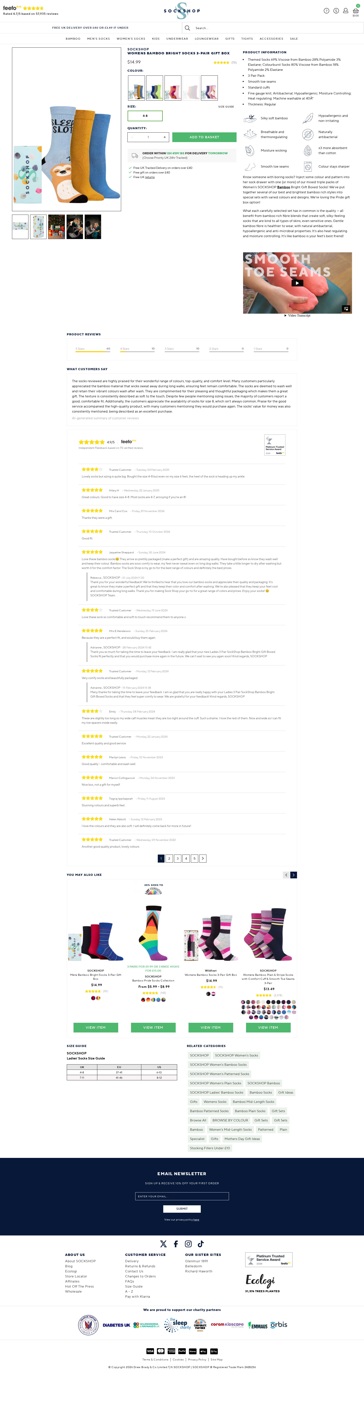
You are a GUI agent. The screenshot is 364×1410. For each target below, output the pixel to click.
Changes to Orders (140, 1276)
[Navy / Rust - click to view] (289, 1007)
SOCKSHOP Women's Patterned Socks (219, 1074)
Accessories (272, 38)
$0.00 (356, 15)
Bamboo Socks (261, 1092)
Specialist (197, 1139)
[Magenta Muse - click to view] (243, 1002)
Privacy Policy (197, 1359)
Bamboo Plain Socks (250, 1111)
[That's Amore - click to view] (98, 998)
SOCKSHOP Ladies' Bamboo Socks (216, 1092)
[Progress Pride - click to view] (143, 1000)
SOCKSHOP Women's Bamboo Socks (218, 1065)
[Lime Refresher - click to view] (269, 1007)
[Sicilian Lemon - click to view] (258, 1002)
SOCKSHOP (199, 1055)
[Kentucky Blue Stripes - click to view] (259, 1012)
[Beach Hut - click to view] (294, 1007)
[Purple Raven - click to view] (266, 1017)
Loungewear (207, 38)
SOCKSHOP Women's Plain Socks (215, 1083)
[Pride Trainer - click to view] (148, 1000)
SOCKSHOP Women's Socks (236, 1055)
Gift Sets (278, 1111)
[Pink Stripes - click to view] (248, 1012)
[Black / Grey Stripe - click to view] (243, 1012)
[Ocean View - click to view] (286, 1017)
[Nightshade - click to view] (261, 1017)
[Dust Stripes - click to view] (264, 1012)
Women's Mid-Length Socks (230, 1130)
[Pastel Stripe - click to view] (271, 1017)
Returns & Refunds (140, 1266)
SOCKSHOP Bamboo (264, 1083)
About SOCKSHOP (80, 1261)
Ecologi (71, 1271)
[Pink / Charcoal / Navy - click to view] (283, 1002)
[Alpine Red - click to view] (284, 1012)
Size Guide (226, 106)
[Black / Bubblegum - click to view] (279, 1012)
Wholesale (73, 1291)
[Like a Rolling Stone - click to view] (93, 998)
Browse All (198, 1120)
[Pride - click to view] (153, 1000)
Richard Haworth (199, 1271)
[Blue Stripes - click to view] (254, 1012)
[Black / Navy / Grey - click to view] (273, 1002)
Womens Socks (215, 1102)
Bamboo (73, 38)
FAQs (129, 1281)
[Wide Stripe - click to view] (213, 994)
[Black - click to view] (268, 1002)
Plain (283, 1130)
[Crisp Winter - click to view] (248, 1007)
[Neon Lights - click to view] (274, 1012)
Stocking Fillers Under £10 (210, 1148)
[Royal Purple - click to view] (284, 1007)
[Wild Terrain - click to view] (254, 1007)
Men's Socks (98, 38)
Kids (156, 38)
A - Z (129, 1291)
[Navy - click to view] (288, 1002)
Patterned (265, 1130)
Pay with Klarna (137, 1296)
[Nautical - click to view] (259, 1007)
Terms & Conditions (155, 1359)
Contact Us (134, 1271)
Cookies (178, 1359)
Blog (68, 1266)
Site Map (217, 1359)
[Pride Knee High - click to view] (158, 1000)
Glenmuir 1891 (196, 1261)
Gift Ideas (285, 1092)
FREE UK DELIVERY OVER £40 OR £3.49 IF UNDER (90, 28)
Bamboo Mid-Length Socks (253, 1102)
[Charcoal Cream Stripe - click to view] (276, 1017)
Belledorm (193, 1266)
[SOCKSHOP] (182, 11)
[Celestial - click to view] (289, 1012)
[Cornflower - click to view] (281, 1017)
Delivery (132, 1261)
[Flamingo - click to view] (294, 1012)
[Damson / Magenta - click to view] (251, 1017)
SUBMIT (182, 1209)
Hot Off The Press (79, 1286)
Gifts (230, 38)
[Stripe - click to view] (208, 994)
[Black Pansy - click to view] (269, 1012)
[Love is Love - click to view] (163, 1000)
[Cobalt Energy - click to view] (248, 1002)
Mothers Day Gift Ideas (242, 1139)
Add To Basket (204, 137)
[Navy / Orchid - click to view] (256, 1017)
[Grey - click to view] (278, 1002)
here (196, 1219)
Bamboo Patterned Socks (209, 1111)
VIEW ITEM (96, 1028)
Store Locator (76, 1276)
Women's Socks (131, 38)
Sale (294, 38)
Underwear (177, 38)
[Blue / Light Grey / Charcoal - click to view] (243, 1007)
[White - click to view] (263, 1002)
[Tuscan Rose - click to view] (253, 1002)
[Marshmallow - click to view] (279, 1007)
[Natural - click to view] (294, 1002)
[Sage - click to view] (274, 1007)
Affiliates (72, 1281)
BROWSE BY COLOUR (230, 1120)
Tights (247, 38)
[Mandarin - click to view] (264, 1007)
